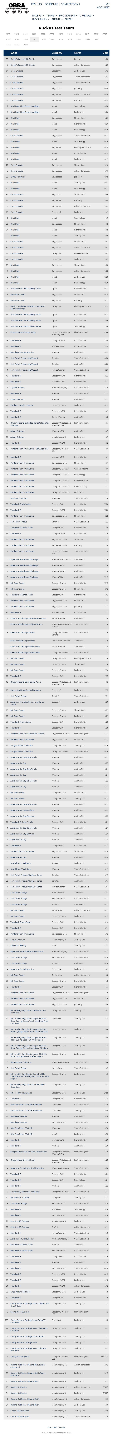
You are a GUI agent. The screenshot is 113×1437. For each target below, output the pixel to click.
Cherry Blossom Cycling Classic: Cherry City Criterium (29, 1329)
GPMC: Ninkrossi (17, 176)
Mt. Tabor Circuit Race (19, 1197)
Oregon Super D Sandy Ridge (23, 332)
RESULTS (36, 4)
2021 (52, 34)
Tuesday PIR (15, 340)
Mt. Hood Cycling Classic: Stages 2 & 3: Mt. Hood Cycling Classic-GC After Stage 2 (28, 1055)
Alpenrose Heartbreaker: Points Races (26, 951)
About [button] (56, 19)
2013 (17, 39)
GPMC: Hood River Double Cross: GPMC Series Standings (27, 307)
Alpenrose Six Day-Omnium (22, 816)
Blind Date (14, 118)
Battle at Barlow (17, 294)
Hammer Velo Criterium (20, 1062)
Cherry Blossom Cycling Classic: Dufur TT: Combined (28, 1321)
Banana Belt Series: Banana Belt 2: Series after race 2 (27, 1365)
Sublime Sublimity (18, 945)
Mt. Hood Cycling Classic (21, 1092)
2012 (26, 39)
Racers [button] (37, 15)
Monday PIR (15, 346)
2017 (87, 34)
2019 (70, 34)
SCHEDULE (51, 4)
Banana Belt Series (18, 1387)
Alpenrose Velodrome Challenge (24, 559)
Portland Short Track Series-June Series (27, 733)
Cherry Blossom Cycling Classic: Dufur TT (27, 1336)
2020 (61, 34)
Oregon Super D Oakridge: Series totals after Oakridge (29, 424)
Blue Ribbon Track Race (20, 863)
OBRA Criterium (17, 399)
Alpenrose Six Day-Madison (22, 810)
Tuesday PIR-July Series (20, 504)
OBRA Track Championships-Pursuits (26, 624)
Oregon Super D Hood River (22, 1160)
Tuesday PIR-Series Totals (21, 527)
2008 (61, 39)
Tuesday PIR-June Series (20, 722)
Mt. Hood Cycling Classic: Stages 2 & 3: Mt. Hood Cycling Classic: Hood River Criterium (29, 1046)
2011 (35, 39)
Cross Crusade (16, 70)
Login (62, 1427)
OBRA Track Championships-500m (25, 646)
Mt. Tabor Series (17, 583)
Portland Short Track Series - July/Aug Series (29, 448)
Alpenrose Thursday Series (22, 969)
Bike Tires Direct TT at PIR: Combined (26, 1104)
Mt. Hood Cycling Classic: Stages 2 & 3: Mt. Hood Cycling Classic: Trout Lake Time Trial (28, 1030)
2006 (79, 39)
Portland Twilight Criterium (22, 405)
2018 (78, 34)
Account (52, 1427)
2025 (17, 34)
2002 (17, 44)
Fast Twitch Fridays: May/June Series (26, 875)
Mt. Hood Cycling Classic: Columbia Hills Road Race (27, 1085)
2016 (96, 34)
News (68, 19)
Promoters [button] (67, 15)
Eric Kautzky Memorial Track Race (25, 1191)
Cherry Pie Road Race (19, 1410)
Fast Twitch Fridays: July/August (24, 358)
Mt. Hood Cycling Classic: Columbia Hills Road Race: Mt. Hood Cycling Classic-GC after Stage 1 (29, 1076)
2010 (43, 39)
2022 (43, 34)
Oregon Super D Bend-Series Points (25, 682)
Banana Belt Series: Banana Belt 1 (24, 1399)
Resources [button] (40, 19)
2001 (26, 44)
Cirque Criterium (17, 939)
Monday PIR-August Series (22, 352)
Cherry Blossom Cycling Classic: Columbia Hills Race (28, 1349)
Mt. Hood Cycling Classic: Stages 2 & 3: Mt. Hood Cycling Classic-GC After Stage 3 (28, 1038)
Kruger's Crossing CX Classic (22, 59)
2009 (52, 39)
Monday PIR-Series (18, 1116)
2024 (25, 34)
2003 (8, 44)
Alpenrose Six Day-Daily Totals (23, 757)
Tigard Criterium (17, 387)
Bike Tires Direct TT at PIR (21, 1128)
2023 (34, 34)
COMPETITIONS (70, 4)
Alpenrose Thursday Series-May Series (27, 1168)
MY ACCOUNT (103, 5)
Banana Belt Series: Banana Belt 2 (24, 1381)
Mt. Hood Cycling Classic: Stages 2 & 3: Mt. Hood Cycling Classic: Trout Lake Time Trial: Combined (29, 1021)
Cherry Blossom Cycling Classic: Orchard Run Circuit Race (29, 1304)
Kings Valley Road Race (20, 1291)
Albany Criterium (17, 431)
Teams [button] (50, 15)
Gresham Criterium (18, 498)
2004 (96, 39)
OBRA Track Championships (22, 632)
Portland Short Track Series (22, 463)
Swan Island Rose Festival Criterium (25, 690)
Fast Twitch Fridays (18, 521)
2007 (70, 39)
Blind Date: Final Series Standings (24, 106)
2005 (87, 39)
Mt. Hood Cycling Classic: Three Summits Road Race (28, 1011)
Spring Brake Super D (19, 1311)
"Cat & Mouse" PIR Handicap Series (25, 288)
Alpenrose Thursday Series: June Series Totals (27, 703)
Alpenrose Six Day (18, 763)
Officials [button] (85, 15)
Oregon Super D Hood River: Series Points (28, 1151)
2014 (8, 39)
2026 (8, 34)
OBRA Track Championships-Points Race (27, 618)
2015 (105, 34)
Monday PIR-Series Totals (21, 1244)
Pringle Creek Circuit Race (21, 745)
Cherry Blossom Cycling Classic (23, 1342)
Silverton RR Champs (19, 1221)
